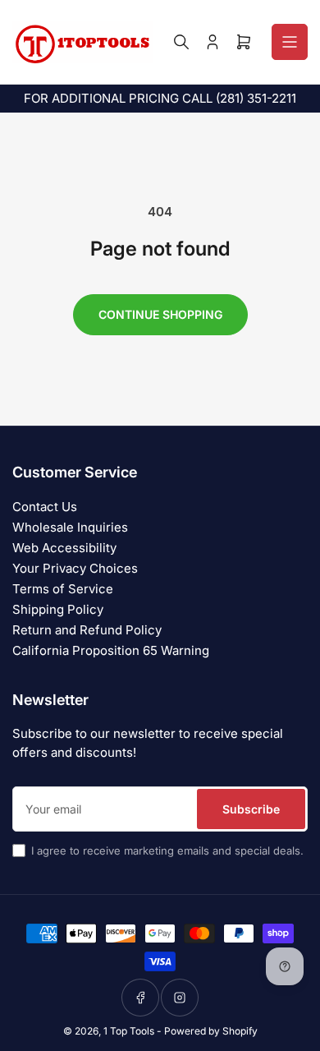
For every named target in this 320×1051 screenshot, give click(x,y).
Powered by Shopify (211, 1031)
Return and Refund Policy (87, 630)
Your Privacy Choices (75, 568)
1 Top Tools (128, 1031)
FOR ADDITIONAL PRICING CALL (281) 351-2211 (160, 98)
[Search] (181, 42)
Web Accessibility (64, 547)
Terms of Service (62, 589)
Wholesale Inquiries (70, 527)
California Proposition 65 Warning (110, 650)
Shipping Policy (57, 609)
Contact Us (44, 506)
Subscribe (251, 809)
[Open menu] (290, 42)
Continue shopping (160, 314)
